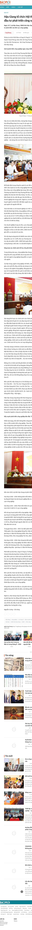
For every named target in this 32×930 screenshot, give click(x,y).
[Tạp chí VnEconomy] (26, 679)
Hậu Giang (8, 619)
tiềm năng (28, 622)
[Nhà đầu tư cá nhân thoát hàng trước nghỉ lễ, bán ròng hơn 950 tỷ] (14, 680)
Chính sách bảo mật (3, 923)
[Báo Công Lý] (26, 867)
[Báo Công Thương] (8, 33)
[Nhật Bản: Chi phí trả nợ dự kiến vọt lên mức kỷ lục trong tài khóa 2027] (14, 664)
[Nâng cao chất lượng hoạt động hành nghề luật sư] (14, 798)
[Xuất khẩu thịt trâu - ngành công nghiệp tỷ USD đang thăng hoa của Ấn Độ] (14, 745)
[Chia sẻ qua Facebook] (5, 614)
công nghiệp (14, 619)
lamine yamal (16, 914)
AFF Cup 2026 (11, 906)
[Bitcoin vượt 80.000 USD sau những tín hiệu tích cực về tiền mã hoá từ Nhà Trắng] (14, 713)
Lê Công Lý (21, 619)
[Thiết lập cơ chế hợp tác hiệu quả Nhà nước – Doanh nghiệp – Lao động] (14, 814)
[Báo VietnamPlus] (27, 662)
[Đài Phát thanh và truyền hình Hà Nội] (27, 813)
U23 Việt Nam (4, 906)
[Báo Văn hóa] (26, 850)
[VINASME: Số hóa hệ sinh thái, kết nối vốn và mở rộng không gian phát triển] (14, 852)
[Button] (12, 32)
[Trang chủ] (5, 2)
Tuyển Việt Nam (22, 906)
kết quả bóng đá (17, 908)
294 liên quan (26, 32)
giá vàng (22, 914)
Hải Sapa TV (3, 914)
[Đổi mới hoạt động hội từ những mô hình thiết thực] (14, 781)
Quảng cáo (2, 925)
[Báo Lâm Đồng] (25, 646)
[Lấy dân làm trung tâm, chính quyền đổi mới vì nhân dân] (14, 887)
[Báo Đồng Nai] (26, 794)
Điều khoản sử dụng (3, 922)
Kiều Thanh (9, 914)
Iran (10, 910)
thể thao (11, 908)
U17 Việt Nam (24, 912)
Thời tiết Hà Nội (4, 908)
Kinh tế (6, 13)
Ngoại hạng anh (4, 910)
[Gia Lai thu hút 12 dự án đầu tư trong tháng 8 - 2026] (12, 636)
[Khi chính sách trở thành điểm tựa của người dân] (14, 870)
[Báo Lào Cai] (26, 831)
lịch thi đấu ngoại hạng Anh (7, 912)
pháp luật (25, 908)
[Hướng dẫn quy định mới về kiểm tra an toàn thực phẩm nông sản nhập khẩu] (14, 833)
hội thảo (7, 622)
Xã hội (16, 906)
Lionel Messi (26, 910)
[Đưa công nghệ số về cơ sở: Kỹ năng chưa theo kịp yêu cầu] (14, 764)
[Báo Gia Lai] (6, 646)
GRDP (23, 622)
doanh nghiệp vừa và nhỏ (17, 910)
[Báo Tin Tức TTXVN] (26, 744)
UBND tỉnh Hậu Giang (15, 622)
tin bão (29, 908)
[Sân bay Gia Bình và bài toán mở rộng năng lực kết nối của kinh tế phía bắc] (14, 729)
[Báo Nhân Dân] (26, 728)
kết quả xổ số (17, 912)
